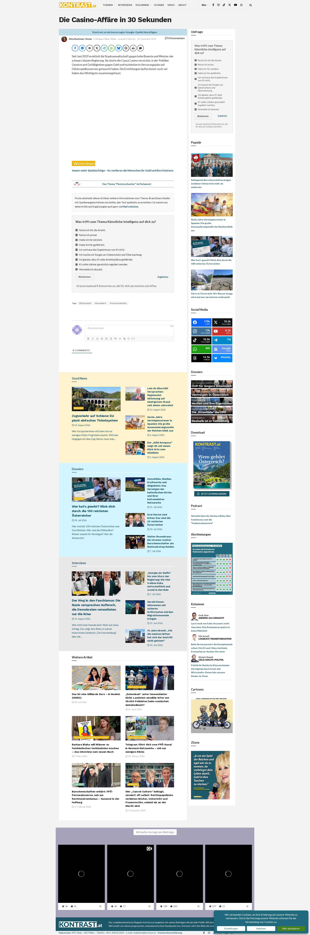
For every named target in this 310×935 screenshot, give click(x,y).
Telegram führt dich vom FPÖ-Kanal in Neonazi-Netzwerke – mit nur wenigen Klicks (148, 748)
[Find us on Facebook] (213, 5)
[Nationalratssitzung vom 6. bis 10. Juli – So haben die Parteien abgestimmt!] (212, 568)
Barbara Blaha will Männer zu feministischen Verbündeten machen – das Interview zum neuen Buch (95, 748)
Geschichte (80, 593)
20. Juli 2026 (155, 529)
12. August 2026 (157, 409)
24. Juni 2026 (156, 645)
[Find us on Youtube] (235, 5)
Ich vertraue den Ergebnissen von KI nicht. (102, 249)
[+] (133, 338)
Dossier (159, 5)
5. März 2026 (80, 756)
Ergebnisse (163, 276)
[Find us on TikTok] (224, 5)
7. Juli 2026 (155, 551)
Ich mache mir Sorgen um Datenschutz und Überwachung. (110, 254)
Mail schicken (130, 206)
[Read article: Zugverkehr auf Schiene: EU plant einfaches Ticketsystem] (96, 399)
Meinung (133, 784)
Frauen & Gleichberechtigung (91, 737)
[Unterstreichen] (97, 339)
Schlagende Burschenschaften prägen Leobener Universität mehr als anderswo (211, 184)
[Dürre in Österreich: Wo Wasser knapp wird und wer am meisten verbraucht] (212, 279)
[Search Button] (250, 5)
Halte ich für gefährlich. (92, 244)
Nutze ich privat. (88, 234)
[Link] (124, 339)
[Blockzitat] (115, 339)
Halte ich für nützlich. (90, 239)
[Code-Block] (120, 339)
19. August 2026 (82, 425)
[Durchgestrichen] (102, 339)
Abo (204, 5)
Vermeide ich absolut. (91, 269)
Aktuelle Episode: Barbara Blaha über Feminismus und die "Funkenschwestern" (211, 519)
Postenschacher (118, 303)
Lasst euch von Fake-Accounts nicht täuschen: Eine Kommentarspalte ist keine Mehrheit (210, 627)
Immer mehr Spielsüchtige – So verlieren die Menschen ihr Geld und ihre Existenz (122, 170)
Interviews (125, 5)
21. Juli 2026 (155, 507)
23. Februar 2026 (136, 756)
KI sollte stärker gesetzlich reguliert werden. (103, 264)
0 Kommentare (176, 38)
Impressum (65, 932)
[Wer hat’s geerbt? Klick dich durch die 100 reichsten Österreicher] (212, 246)
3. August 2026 (156, 457)
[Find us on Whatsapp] (241, 5)
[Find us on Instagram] (218, 5)
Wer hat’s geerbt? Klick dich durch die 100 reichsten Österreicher (93, 510)
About (182, 5)
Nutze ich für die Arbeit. (92, 230)
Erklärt (78, 687)
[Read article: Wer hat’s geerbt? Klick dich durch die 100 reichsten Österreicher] (96, 489)
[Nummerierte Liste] (106, 339)
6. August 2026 (156, 435)
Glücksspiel (85, 303)
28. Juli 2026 (80, 702)
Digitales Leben (136, 687)
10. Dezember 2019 (146, 39)
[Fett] (88, 339)
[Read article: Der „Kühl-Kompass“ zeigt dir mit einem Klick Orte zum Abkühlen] (135, 448)
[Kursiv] (93, 339)
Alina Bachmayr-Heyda (80, 39)
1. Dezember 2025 (137, 810)
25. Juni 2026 (156, 623)
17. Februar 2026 (82, 806)
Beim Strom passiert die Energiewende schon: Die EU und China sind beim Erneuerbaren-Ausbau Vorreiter (211, 648)
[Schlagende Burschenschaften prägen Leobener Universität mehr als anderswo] (212, 164)
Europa (78, 408)
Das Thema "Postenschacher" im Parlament (126, 183)
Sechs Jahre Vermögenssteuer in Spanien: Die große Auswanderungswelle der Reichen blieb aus (160, 424)
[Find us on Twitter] (229, 5)
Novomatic (100, 303)
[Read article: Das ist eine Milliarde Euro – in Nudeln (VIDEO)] (96, 678)
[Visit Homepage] (77, 5)
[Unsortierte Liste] (111, 339)
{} (129, 338)
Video (171, 5)
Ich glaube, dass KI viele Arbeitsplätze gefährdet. (106, 259)
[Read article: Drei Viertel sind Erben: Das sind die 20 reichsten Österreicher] (135, 520)
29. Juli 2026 (80, 520)
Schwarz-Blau (102, 39)
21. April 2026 (135, 709)
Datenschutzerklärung (170, 932)
